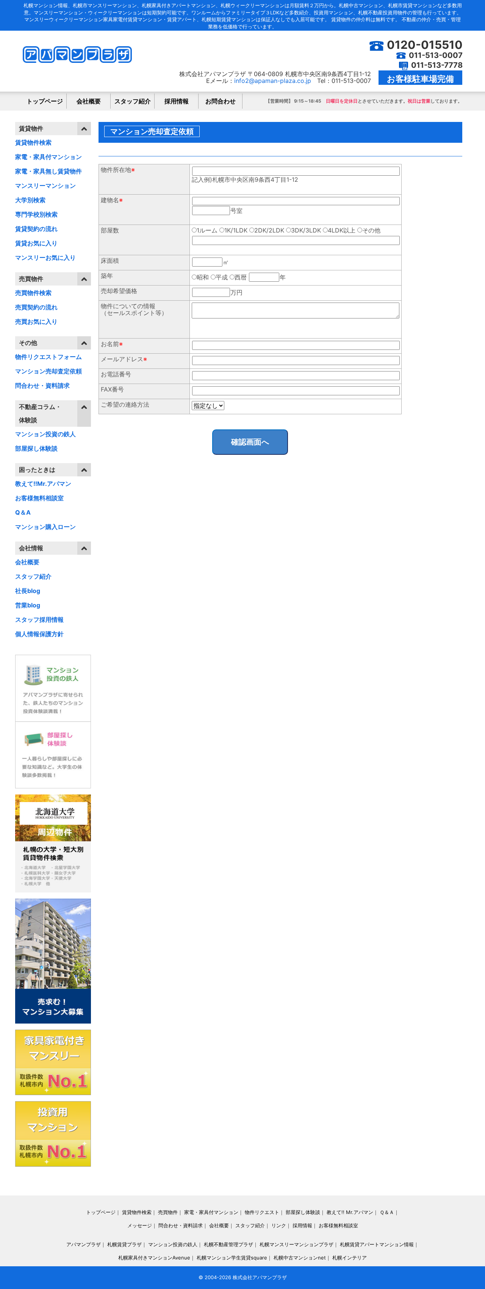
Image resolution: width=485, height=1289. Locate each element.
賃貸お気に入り (36, 243)
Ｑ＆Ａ (387, 1212)
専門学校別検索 (36, 214)
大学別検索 (30, 200)
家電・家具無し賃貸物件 (48, 171)
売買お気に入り (36, 321)
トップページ (45, 101)
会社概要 (89, 101)
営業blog (27, 605)
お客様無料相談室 (39, 498)
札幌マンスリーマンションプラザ (296, 1244)
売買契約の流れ (36, 307)
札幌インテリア (349, 1258)
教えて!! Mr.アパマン (350, 1212)
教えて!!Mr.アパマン (43, 483)
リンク (278, 1225)
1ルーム (207, 230)
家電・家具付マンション (48, 157)
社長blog (27, 591)
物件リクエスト (262, 1212)
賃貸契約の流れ (36, 229)
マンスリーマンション (45, 185)
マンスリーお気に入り (45, 257)
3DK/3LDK (306, 230)
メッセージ (139, 1225)
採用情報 (176, 101)
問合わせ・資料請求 (42, 385)
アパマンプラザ (83, 1244)
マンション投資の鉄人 (45, 434)
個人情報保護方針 (39, 634)
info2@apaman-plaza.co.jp (272, 80)
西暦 (241, 277)
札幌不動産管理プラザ (228, 1244)
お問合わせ (220, 101)
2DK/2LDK (269, 230)
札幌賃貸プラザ (124, 1244)
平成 (222, 277)
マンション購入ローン (45, 527)
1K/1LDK (235, 230)
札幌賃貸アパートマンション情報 (377, 1244)
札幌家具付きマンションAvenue (154, 1258)
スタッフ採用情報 (39, 619)
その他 (371, 230)
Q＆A (23, 512)
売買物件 (168, 1212)
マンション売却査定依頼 (48, 371)
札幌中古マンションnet (300, 1258)
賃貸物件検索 (33, 142)
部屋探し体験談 (36, 448)
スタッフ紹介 (132, 101)
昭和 (203, 277)
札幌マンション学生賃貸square (232, 1258)
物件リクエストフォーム (48, 356)
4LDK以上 (341, 230)
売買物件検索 (33, 293)
